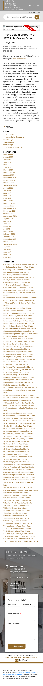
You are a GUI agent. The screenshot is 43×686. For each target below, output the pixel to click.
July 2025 (7, 190)
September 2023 (10, 244)
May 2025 (7, 195)
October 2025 (8, 183)
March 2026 (8, 170)
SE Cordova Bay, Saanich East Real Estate (19, 421)
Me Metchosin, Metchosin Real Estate (18, 382)
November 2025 (9, 180)
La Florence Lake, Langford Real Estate (18, 346)
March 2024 (8, 231)
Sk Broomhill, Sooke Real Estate (15, 444)
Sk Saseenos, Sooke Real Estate (15, 454)
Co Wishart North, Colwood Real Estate (18, 287)
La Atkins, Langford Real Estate (15, 336)
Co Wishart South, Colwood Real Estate (18, 290)
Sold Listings (8, 145)
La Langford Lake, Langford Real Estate (18, 357)
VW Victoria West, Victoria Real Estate (18, 539)
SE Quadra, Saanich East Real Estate (17, 436)
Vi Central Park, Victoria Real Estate (17, 495)
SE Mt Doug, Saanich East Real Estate (17, 431)
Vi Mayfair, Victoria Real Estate (15, 516)
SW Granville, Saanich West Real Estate (18, 472)
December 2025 (9, 178)
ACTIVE (31, 12)
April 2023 (7, 257)
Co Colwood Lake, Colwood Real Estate (18, 267)
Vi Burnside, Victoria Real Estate (15, 493)
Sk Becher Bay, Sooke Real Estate (16, 441)
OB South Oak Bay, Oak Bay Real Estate (18, 405)
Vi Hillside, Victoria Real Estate (15, 508)
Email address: (14, 614)
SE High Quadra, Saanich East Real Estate (19, 423)
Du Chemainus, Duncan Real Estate (17, 308)
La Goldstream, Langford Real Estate (17, 352)
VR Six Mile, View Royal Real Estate (16, 531)
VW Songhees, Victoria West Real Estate (19, 536)
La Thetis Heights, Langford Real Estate (18, 369)
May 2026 (7, 165)
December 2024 (9, 208)
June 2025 (7, 193)
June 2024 (7, 224)
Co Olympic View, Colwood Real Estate (18, 277)
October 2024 (8, 213)
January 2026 (8, 175)
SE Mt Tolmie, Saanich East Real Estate (18, 434)
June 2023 (7, 252)
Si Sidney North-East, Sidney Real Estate (18, 439)
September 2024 (10, 216)
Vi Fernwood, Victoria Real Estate (16, 505)
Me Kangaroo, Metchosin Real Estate (17, 380)
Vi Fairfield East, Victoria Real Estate (17, 500)
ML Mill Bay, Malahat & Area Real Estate (18, 395)
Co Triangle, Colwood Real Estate (16, 285)
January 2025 (8, 206)
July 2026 (7, 160)
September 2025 (10, 185)
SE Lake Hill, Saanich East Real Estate (17, 426)
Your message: (14, 623)
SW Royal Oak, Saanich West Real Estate (19, 477)
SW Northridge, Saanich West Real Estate (19, 475)
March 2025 (8, 201)
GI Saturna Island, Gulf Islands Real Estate (19, 328)
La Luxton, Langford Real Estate (15, 362)
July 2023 (7, 249)
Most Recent (8, 154)
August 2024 (8, 219)
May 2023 (7, 254)
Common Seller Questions (13, 137)
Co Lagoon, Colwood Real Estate (16, 272)
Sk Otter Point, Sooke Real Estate (16, 451)
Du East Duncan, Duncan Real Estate (17, 310)
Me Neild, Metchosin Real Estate (15, 385)
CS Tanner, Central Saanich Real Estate (18, 300)
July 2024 (7, 221)
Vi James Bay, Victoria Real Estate (16, 510)
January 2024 (8, 237)
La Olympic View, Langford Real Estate (18, 367)
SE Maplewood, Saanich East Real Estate (19, 428)
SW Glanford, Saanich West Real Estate (18, 467)
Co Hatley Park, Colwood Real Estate (17, 269)
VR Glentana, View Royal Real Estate (17, 523)
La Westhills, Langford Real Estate (16, 375)
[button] (10, 577)
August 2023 (8, 247)
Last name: (27, 604)
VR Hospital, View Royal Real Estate (17, 526)
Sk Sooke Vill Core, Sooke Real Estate (17, 457)
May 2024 (7, 226)
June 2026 (7, 162)
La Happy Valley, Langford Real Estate (18, 354)
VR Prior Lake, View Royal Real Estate (17, 528)
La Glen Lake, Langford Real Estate (16, 349)
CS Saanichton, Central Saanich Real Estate (20, 298)
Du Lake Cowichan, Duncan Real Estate (18, 313)
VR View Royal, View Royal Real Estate (18, 534)
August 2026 (8, 157)
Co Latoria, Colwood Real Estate (15, 275)
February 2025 (9, 203)
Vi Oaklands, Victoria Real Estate (16, 518)
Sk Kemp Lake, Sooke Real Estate (16, 449)
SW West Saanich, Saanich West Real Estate (20, 490)
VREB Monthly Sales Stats (13, 147)
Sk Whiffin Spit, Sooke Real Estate (16, 462)
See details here (19, 59)
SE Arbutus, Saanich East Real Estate (17, 413)
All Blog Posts (8, 134)
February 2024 (9, 234)
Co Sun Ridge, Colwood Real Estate (16, 282)
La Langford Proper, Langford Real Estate (19, 359)
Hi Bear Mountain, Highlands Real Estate (18, 331)
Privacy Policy (9, 657)
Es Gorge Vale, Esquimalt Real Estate (17, 318)
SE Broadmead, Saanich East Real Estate (19, 416)
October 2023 (8, 242)
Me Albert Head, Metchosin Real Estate (18, 377)
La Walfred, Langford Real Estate (16, 372)
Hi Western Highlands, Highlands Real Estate (20, 334)
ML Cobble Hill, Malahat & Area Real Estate (20, 387)
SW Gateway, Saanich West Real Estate (18, 464)
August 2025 (8, 188)
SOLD (38, 12)
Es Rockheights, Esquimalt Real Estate (18, 326)
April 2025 (7, 198)
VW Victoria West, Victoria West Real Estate (20, 541)
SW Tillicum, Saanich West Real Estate (18, 487)
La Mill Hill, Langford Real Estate (15, 364)
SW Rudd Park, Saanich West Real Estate (19, 480)
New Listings (8, 139)
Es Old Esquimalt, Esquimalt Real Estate (18, 323)
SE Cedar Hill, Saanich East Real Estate (18, 418)
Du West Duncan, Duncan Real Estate (18, 316)
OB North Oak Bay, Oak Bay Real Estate (18, 403)
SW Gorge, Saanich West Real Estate (17, 469)
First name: (12, 604)
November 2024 (9, 211)
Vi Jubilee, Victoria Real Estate (15, 513)
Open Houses (8, 142)
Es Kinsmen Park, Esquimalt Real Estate (18, 321)
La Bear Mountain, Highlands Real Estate (18, 339)
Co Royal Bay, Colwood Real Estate (16, 280)
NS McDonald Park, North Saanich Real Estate (21, 398)
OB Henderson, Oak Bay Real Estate (17, 400)
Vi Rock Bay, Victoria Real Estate (15, 521)
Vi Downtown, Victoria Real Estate (16, 498)
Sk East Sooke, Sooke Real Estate (16, 446)
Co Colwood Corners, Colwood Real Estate (20, 264)
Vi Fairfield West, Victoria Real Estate (17, 503)
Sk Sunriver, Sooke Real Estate (15, 459)
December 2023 (9, 239)
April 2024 (7, 229)
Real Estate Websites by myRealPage (26, 657)
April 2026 (7, 167)
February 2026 (9, 172)
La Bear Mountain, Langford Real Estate (23, 48)
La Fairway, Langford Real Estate (16, 344)
